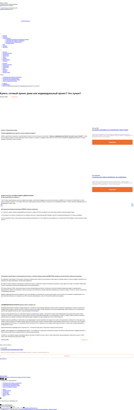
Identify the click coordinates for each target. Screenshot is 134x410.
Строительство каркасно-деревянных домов (17, 39)
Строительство (7, 38)
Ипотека (5, 46)
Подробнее (112, 142)
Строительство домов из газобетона (15, 40)
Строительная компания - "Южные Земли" (46, 409)
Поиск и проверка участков (10, 81)
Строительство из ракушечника (14, 42)
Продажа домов (10, 43)
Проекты (5, 37)
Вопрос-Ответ (6, 59)
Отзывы (5, 58)
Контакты (5, 47)
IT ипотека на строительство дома (12, 349)
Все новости (3, 358)
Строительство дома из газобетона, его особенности (109, 177)
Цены (4, 57)
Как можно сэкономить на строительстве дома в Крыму (110, 130)
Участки (5, 35)
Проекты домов (7, 390)
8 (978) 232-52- (25, 21)
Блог (4, 44)
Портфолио (6, 54)
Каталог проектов (7, 53)
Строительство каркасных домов (11, 79)
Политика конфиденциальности (26, 409)
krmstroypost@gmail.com (6, 9)
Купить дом (6, 55)
